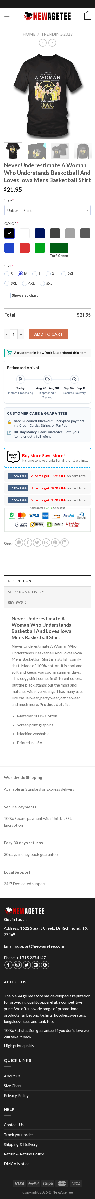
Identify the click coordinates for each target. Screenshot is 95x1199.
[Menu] (7, 16)
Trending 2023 (56, 33)
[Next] (83, 95)
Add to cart (48, 334)
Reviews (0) (17, 602)
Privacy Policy (16, 1095)
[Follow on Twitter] (27, 965)
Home (29, 33)
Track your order (18, 1134)
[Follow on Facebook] (8, 965)
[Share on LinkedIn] (64, 542)
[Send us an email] (36, 965)
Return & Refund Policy (24, 1153)
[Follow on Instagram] (17, 965)
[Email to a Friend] (46, 542)
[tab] (47, 580)
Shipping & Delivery (21, 1144)
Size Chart (13, 1085)
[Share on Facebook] (28, 542)
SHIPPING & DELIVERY (26, 592)
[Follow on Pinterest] (45, 965)
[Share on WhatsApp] (19, 542)
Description (19, 581)
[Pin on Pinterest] (55, 542)
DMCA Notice (16, 1163)
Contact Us (14, 1124)
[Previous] (11, 95)
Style (9, 200)
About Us (12, 1075)
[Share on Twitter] (37, 542)
